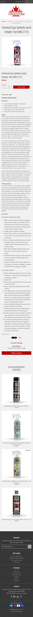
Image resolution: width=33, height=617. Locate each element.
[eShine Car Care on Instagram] (14, 596)
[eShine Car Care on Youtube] (18, 596)
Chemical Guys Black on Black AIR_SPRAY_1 (16, 406)
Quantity (4, 84)
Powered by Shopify (16, 611)
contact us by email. (21, 593)
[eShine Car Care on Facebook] (11, 596)
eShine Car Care (19, 609)
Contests (16, 580)
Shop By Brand (16, 575)
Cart (29, 1)
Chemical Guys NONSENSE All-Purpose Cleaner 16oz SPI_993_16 (16, 443)
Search (16, 579)
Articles (16, 577)
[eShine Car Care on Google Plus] (21, 596)
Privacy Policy (16, 573)
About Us (16, 571)
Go (29, 546)
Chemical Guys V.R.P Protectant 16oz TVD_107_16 (16, 519)
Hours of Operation (16, 556)
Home (3, 21)
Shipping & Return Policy (16, 558)
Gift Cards (16, 562)
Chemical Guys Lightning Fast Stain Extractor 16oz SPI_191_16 (16, 482)
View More (16, 369)
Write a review (16, 353)
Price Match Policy (16, 560)
